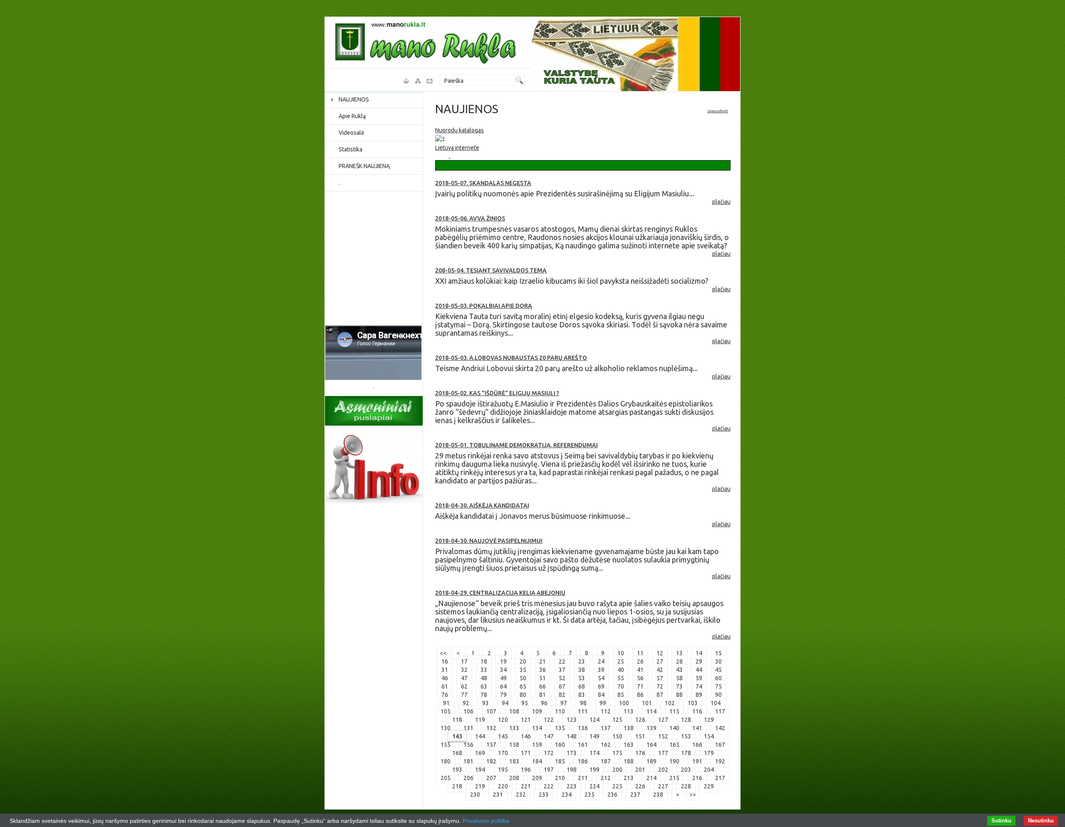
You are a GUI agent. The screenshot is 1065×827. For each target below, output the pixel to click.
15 (718, 653)
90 (718, 694)
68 (581, 686)
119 (480, 719)
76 (444, 694)
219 (480, 786)
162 (606, 744)
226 (640, 786)
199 (594, 769)
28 (679, 661)
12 (659, 653)
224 (594, 786)
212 (606, 778)
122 (549, 719)
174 (594, 753)
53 (581, 678)
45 (718, 669)
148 (572, 736)
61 (444, 686)
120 (503, 719)
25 (620, 661)
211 (583, 778)
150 (617, 736)
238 (658, 794)
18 (483, 661)
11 (640, 653)
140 (674, 728)
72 (659, 686)
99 (602, 703)
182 (491, 761)
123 (572, 719)
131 (468, 728)
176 (640, 753)
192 (720, 761)
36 (542, 669)
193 (457, 769)
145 (503, 736)
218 (457, 786)
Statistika (350, 149)
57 (659, 678)
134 (537, 728)
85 (620, 694)
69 (601, 686)
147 (549, 736)
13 (679, 653)
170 (503, 753)
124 (594, 719)
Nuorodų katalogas (459, 130)
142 (720, 728)
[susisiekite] (430, 81)
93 (485, 703)
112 (606, 711)
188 (629, 761)
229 (709, 786)
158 (514, 744)
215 (674, 778)
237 (635, 794)
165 (674, 744)
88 (679, 694)
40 (620, 669)
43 (679, 669)
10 (620, 653)
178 (686, 753)
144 (480, 736)
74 (699, 686)
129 (709, 719)
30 (718, 661)
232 (521, 794)
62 (464, 686)
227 (663, 786)
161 (583, 744)
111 (583, 711)
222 (549, 786)
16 (444, 661)
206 (468, 778)
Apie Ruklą (352, 116)
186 (583, 761)
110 (560, 711)
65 (523, 686)
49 (503, 678)
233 (544, 794)
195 (503, 769)
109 (537, 711)
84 (601, 694)
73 (679, 686)
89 (699, 694)
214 (651, 778)
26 (640, 661)
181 (468, 761)
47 (464, 678)
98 (583, 703)
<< (443, 653)
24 (601, 661)
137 (606, 728)
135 (560, 728)
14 (699, 653)
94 (505, 703)
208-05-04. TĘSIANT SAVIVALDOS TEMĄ (491, 270)
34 (503, 669)
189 (651, 761)
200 (617, 769)
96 (544, 703)
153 (686, 736)
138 (629, 728)
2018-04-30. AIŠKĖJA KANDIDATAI (482, 505)
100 (624, 703)
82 (562, 694)
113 (629, 711)
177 (663, 753)
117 (720, 711)
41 (640, 669)
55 (620, 678)
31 (444, 669)
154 (709, 736)
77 (464, 694)
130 (446, 728)
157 (491, 744)
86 (640, 694)
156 (468, 744)
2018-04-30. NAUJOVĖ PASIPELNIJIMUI (488, 540)
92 (466, 703)
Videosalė (351, 132)
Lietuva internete (457, 147)
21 (542, 661)
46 (444, 678)
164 (651, 744)
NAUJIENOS (354, 99)
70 (620, 686)
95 (524, 703)
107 (491, 711)
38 (581, 669)
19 (503, 661)
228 (686, 786)
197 (549, 769)
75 (718, 686)
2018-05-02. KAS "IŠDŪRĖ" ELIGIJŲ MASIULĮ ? (497, 393)
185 (560, 761)
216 (697, 778)
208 (514, 778)
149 (594, 736)
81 (542, 694)
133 (514, 728)
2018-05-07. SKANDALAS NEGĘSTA (483, 183)
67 (562, 686)
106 (468, 711)
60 (718, 678)
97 (563, 703)
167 (720, 744)
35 (523, 669)
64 (503, 686)
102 (670, 703)
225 (617, 786)
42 (659, 669)
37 (562, 669)
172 (549, 753)
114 (651, 711)
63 (483, 686)
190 (674, 761)
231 (498, 794)
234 (567, 794)
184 (537, 761)
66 (542, 686)
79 (503, 694)
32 (464, 669)
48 (483, 678)
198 (572, 769)
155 (446, 744)
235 (589, 794)
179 (709, 753)
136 (583, 728)
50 (523, 678)
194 (480, 769)
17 (464, 661)
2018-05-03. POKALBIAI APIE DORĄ (483, 305)
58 (679, 678)
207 (491, 778)
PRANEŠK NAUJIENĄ (364, 166)
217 (720, 778)
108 (514, 711)
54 (601, 678)
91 (446, 703)
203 (686, 769)
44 (699, 669)
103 (693, 703)
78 (483, 694)
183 (514, 761)
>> (692, 794)
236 (612, 794)
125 (617, 719)
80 (523, 694)
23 (581, 661)
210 (560, 778)
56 (640, 678)
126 (640, 719)
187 (606, 761)
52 (562, 678)
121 (526, 719)
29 (699, 661)
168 (457, 753)
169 (480, 753)
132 (491, 728)
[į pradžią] (407, 81)
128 (686, 719)
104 (716, 703)
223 (572, 786)
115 (674, 711)
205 (446, 778)
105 (446, 711)
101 (647, 703)
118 (457, 719)
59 (699, 678)
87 (659, 694)
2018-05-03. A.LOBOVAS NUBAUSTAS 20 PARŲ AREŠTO (511, 357)
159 (537, 744)
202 (663, 769)
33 (483, 669)
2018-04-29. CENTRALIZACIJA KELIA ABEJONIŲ (500, 592)
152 (663, 736)
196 (526, 769)
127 (663, 719)
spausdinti (717, 111)
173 (572, 753)
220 (503, 786)
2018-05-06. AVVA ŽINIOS (470, 218)
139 (651, 728)
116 (697, 711)
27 (659, 661)
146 (526, 736)
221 (526, 786)
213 (629, 778)
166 (697, 744)
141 (697, 728)
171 (526, 753)
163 (629, 744)
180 (446, 761)
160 (560, 744)
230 (475, 794)
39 (601, 669)
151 (640, 736)
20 (523, 661)
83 (581, 694)
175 (617, 753)
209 (537, 778)
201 (640, 769)
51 (542, 678)
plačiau (721, 201)
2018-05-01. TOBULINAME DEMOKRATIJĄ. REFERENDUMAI (516, 445)
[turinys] (418, 81)
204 (709, 769)
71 (640, 686)
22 (562, 661)
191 (697, 761)
